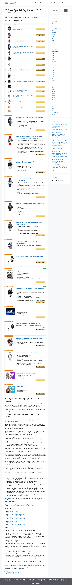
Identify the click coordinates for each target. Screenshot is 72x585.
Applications (54, 23)
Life (52, 85)
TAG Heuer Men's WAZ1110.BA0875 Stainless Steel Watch (23, 81)
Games (53, 66)
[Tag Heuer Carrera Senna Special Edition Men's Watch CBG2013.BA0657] (9, 58)
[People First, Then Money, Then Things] (9, 107)
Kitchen (53, 82)
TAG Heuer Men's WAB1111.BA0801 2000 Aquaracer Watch (23, 101)
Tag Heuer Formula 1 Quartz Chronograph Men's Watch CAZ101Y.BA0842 (29, 339)
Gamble (53, 63)
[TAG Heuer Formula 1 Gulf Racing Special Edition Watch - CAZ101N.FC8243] (9, 47)
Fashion (53, 53)
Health (53, 72)
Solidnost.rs (38, 583)
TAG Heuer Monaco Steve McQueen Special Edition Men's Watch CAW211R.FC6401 (30, 118)
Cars (53, 36)
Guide (53, 70)
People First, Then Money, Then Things (20, 107)
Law (53, 84)
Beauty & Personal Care (57, 28)
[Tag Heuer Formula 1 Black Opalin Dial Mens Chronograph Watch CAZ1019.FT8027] (9, 53)
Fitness (53, 57)
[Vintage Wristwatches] (9, 75)
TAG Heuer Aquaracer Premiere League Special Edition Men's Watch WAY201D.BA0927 (29, 161)
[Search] (66, 10)
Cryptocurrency (55, 44)
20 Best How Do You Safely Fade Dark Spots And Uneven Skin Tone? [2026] (59, 126)
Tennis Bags (54, 104)
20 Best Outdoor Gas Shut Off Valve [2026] (14, 572)
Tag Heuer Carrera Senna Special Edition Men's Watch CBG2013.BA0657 (29, 223)
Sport (53, 99)
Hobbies (54, 74)
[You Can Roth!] (9, 111)
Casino (53, 38)
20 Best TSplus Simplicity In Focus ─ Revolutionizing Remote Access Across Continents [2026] (59, 158)
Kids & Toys (54, 80)
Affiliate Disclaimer (62, 2)
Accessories (54, 21)
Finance (53, 55)
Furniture (54, 61)
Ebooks (53, 46)
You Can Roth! (19, 386)
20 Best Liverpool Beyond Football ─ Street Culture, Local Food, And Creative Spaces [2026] (59, 131)
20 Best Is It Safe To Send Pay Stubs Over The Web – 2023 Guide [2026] (58, 136)
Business (54, 32)
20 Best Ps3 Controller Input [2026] (12, 573)
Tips (53, 106)
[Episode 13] (9, 86)
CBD (53, 40)
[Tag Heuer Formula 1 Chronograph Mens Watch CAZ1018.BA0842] (9, 65)
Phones (53, 91)
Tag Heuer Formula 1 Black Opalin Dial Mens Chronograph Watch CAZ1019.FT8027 (30, 204)
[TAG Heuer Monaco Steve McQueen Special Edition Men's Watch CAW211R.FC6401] (9, 28)
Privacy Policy (54, 2)
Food (53, 59)
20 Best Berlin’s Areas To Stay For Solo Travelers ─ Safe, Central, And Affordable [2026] (59, 144)
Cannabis (54, 34)
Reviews (7, 571)
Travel (53, 110)
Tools (53, 108)
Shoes (53, 97)
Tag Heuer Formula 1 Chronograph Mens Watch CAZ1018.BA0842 (27, 242)
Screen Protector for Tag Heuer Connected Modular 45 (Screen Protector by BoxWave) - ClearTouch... (29, 257)
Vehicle (53, 114)
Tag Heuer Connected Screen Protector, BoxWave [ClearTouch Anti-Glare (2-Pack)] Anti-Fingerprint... (28, 324)
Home (32, 2)
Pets (53, 89)
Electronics (54, 49)
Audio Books (54, 25)
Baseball (54, 27)
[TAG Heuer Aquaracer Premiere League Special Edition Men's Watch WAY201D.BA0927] (9, 41)
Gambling (54, 65)
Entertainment (55, 51)
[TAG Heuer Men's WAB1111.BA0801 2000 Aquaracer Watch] (9, 102)
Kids (53, 78)
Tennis (53, 103)
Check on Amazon (41, 28)
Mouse (53, 87)
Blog (41, 2)
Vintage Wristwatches (17, 75)
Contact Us (46, 2)
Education (54, 47)
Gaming (53, 68)
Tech (53, 101)
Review (36, 2)
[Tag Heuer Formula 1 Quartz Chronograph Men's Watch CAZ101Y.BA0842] (9, 96)
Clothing (53, 42)
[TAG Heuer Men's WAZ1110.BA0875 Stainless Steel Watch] (9, 81)
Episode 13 (15, 86)
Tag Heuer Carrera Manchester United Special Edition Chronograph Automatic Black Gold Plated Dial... (29, 137)
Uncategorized (55, 112)
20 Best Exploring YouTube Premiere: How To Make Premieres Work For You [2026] (59, 163)
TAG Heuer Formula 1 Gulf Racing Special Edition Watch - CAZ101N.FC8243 (29, 179)
